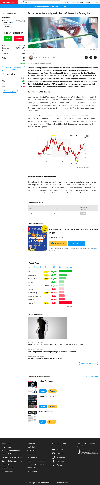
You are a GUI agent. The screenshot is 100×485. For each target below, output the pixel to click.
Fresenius (31, 300)
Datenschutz (7, 454)
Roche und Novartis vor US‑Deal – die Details (45, 358)
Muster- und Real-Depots (36, 461)
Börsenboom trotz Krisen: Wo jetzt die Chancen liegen (73, 231)
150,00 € (43, 406)
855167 (4, 20)
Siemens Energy (32, 293)
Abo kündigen (7, 471)
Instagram (61, 457)
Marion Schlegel (50, 57)
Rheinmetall (31, 303)
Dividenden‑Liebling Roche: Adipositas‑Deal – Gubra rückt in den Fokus (56, 345)
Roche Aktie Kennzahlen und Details (13, 68)
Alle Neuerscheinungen (91, 377)
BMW (29, 272)
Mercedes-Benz (32, 279)
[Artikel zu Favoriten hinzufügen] (95, 57)
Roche (31, 53)
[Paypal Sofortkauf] (52, 391)
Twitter (59, 465)
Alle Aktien (31, 443)
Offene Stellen (7, 468)
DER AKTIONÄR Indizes (36, 464)
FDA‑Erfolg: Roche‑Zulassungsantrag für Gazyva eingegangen (52, 352)
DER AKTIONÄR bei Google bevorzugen (39, 63)
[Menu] (97, 2)
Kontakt (60, 449)
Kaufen (8, 38)
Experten (30, 454)
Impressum (6, 447)
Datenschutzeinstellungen (12, 461)
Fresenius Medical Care (34, 296)
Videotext (6, 464)
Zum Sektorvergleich (9, 91)
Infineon (30, 289)
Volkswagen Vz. (32, 275)
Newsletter (31, 450)
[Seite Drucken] (90, 57)
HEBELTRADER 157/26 (47, 412)
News (46, 272)
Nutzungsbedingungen (11, 450)
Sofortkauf (61, 243)
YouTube (60, 453)
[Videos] (87, 2)
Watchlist (7, 26)
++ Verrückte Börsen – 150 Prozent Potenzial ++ (50, 6)
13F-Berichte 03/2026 (47, 396)
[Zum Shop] (67, 2)
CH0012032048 (6, 22)
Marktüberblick (33, 457)
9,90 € (42, 422)
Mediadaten (6, 443)
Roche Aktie (6, 17)
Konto (95, 248)
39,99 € (43, 391)
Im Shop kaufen (77, 243)
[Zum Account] (72, 2)
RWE (29, 286)
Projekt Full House (46, 381)
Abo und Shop (32, 468)
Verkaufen (19, 38)
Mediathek (31, 447)
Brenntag (30, 282)
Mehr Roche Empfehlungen (88, 363)
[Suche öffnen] (23, 2)
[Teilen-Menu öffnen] (86, 57)
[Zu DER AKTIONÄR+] (79, 2)
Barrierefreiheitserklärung (12, 457)
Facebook (60, 461)
